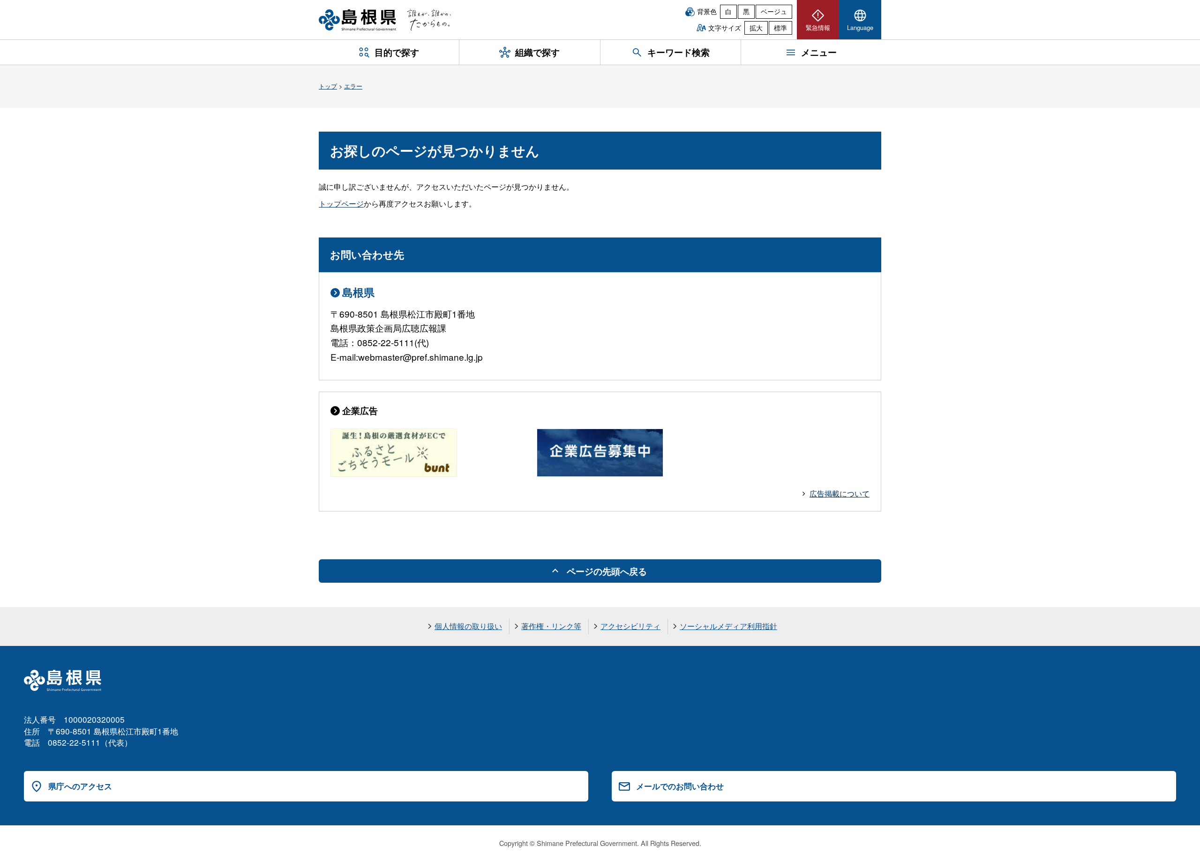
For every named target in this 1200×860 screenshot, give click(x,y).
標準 (780, 27)
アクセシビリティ (630, 626)
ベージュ (774, 11)
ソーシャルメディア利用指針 (728, 626)
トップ (328, 86)
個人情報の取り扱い (468, 626)
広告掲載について (840, 493)
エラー (353, 86)
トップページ (341, 203)
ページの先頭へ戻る (607, 571)
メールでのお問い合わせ (680, 786)
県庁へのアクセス (80, 786)
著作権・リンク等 (551, 626)
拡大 (756, 27)
